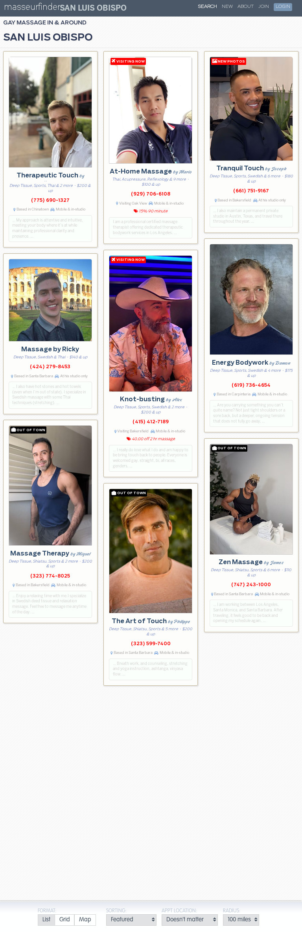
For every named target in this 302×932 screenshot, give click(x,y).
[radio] (46, 920)
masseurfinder (32, 8)
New (227, 6)
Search (207, 6)
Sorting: (116, 911)
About (246, 6)
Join (263, 6)
